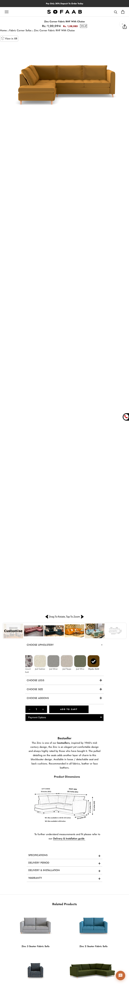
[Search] (115, 12)
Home (3, 30)
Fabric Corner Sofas (20, 30)
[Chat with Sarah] (120, 975)
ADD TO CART (68, 709)
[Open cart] (122, 12)
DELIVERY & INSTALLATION (44, 870)
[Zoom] (122, 24)
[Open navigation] (6, 11)
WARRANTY (35, 878)
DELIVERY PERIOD (38, 862)
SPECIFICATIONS (38, 855)
